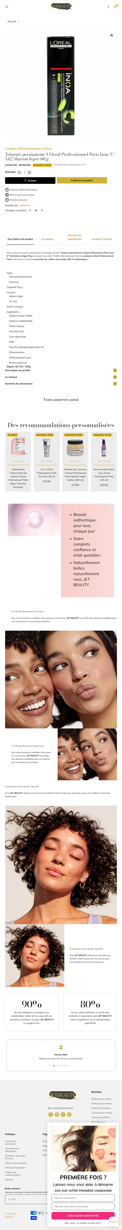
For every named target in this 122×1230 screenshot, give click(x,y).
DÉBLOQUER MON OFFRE (83, 1215)
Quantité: (10, 171)
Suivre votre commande (11, 1142)
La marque (11, 376)
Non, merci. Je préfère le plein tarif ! (83, 1223)
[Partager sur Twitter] (36, 210)
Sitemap (9, 1179)
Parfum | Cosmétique (101, 1108)
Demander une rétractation (12, 1149)
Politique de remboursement (12, 1173)
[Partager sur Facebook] (30, 210)
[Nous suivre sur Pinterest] (63, 1114)
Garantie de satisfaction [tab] (74, 237)
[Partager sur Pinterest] (42, 210)
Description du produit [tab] (20, 239)
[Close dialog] (116, 1125)
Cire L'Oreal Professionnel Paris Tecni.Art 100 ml (47, 473)
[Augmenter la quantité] (29, 172)
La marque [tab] (47, 239)
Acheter (32, 180)
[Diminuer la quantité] (19, 172)
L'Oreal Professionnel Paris (28, 149)
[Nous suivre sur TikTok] (69, 1114)
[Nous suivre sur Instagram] (56, 1114)
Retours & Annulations (16, 1163)
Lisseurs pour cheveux (102, 1112)
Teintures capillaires (101, 1117)
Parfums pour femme (101, 1099)
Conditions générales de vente (15, 1157)
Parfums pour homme (102, 1103)
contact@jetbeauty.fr (62, 1108)
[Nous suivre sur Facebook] (50, 1114)
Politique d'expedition (15, 1167)
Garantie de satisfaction (19, 383)
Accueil (12, 21)
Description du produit (17, 370)
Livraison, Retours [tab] (102, 239)
